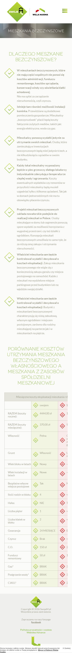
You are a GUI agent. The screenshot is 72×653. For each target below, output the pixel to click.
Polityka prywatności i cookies (36, 629)
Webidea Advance (36, 632)
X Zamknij (66, 648)
